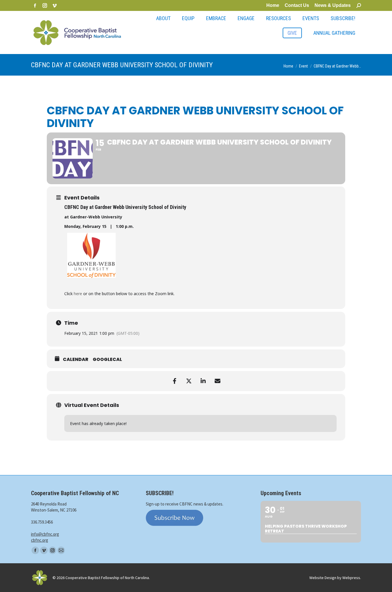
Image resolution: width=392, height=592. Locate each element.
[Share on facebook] (174, 381)
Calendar (75, 359)
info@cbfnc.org (45, 534)
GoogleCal (107, 359)
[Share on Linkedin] (203, 381)
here (78, 293)
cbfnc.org (39, 540)
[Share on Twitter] (189, 381)
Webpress (351, 577)
